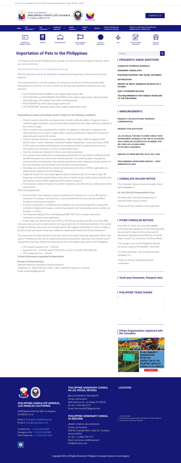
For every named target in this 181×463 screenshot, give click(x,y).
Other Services (72, 28)
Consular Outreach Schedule (134, 66)
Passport (43, 42)
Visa (118, 42)
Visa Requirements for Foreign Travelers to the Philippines (140, 97)
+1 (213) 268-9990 (42, 432)
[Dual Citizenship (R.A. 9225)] (80, 37)
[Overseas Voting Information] (136, 37)
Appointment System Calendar (25, 43)
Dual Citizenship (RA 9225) (131, 91)
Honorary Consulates (129, 70)
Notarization (125, 79)
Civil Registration (60, 42)
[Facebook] (21, 445)
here (144, 201)
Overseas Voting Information (135, 43)
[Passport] (43, 37)
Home (19, 28)
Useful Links (85, 28)
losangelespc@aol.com (37, 423)
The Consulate (43, 28)
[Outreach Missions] (156, 37)
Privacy (97, 28)
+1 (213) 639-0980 (40, 429)
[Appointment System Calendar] (25, 37)
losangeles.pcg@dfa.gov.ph (39, 419)
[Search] (162, 53)
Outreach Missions (156, 43)
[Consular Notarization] (101, 37)
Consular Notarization (100, 43)
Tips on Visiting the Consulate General (111, 28)
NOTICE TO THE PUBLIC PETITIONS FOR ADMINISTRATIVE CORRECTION (143, 28)
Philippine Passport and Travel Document (140, 75)
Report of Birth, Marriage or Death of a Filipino (139, 85)
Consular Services (57, 28)
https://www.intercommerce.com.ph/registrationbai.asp (43, 69)
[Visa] (118, 37)
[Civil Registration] (60, 37)
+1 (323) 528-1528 (43, 435)
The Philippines (29, 28)
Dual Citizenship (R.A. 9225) (80, 43)
